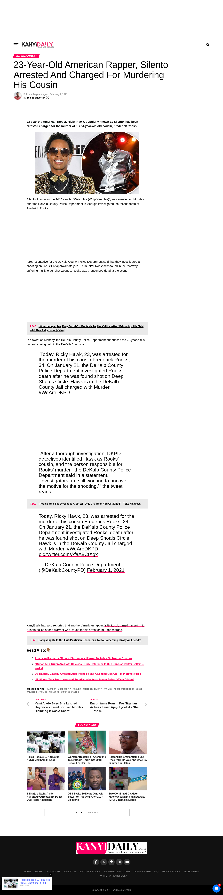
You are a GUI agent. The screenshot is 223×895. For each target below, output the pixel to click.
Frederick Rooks (124, 689)
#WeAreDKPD (82, 548)
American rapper (54, 121)
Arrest (52, 689)
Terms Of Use (142, 871)
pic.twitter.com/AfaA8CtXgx (68, 554)
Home (27, 871)
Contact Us (53, 871)
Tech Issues (191, 871)
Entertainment (93, 689)
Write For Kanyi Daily (113, 875)
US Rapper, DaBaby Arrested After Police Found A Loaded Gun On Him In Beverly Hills (88, 673)
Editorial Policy (90, 871)
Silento (54, 692)
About (38, 871)
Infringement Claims (117, 871)
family (108, 689)
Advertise (70, 871)
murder (32, 692)
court (77, 689)
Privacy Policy (171, 871)
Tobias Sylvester (36, 97)
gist (139, 689)
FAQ (156, 871)
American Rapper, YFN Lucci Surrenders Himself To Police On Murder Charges (83, 658)
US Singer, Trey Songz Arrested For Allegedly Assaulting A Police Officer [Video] (84, 679)
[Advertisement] (111, 20)
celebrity (65, 689)
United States (70, 692)
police (43, 692)
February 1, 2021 (106, 570)
